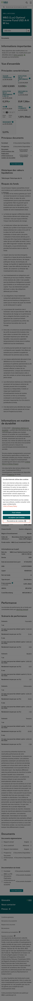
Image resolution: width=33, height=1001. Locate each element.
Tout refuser (16, 513)
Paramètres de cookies (15, 521)
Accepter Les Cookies (16, 517)
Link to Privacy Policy (10, 506)
